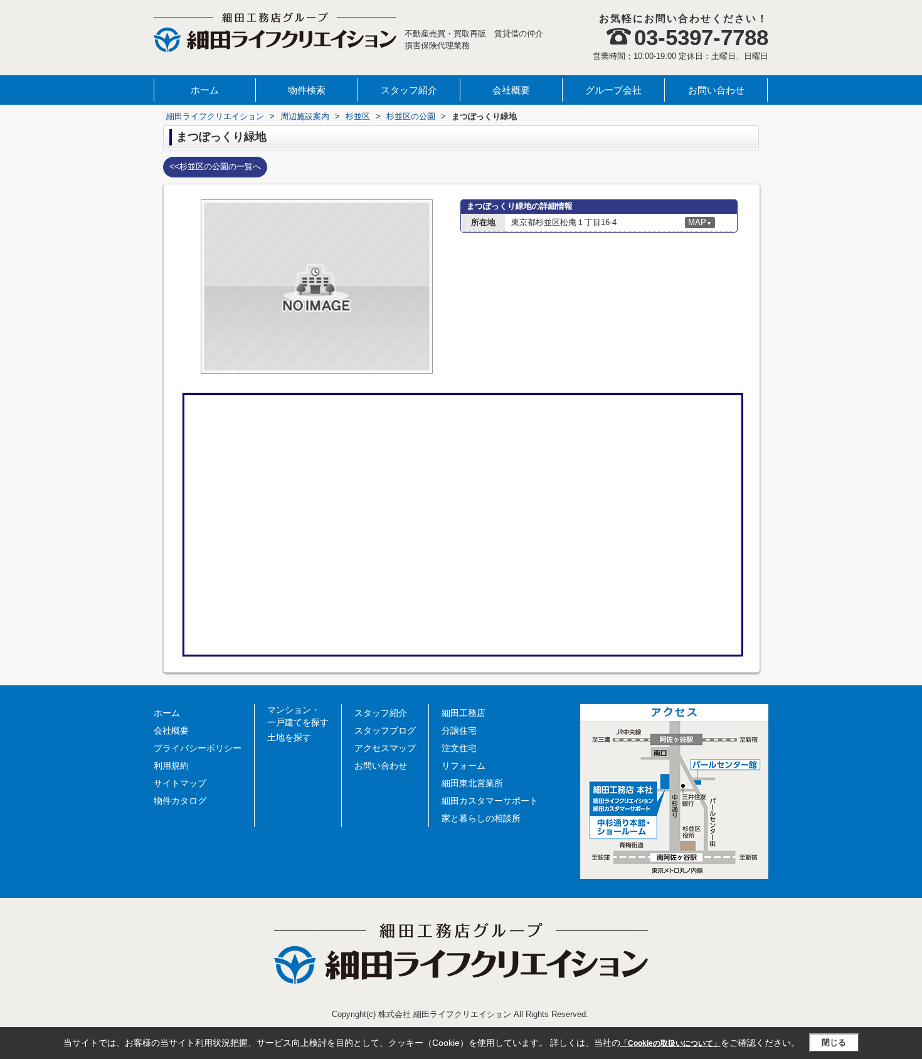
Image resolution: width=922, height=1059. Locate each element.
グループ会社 (613, 90)
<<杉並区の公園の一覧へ (215, 166)
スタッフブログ (385, 730)
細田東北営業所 (472, 783)
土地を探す (289, 737)
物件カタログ (180, 801)
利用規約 (171, 766)
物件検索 (307, 90)
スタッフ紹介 (409, 90)
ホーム (205, 90)
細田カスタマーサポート (490, 801)
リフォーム (463, 766)
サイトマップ (180, 783)
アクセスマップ (385, 748)
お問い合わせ (716, 90)
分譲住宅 (459, 730)
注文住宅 (459, 748)
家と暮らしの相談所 (481, 818)
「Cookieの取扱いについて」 (670, 1043)
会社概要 (511, 90)
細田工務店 (463, 713)
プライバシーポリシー (197, 748)
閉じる (834, 1042)
